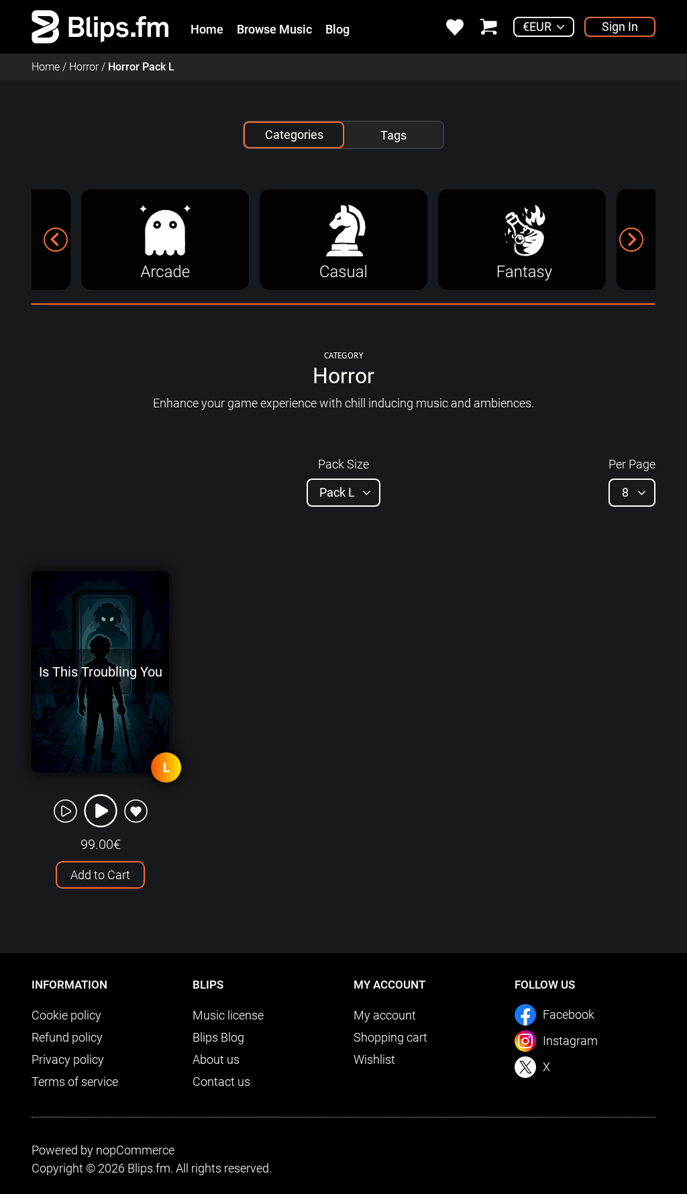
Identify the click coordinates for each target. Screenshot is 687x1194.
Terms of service (75, 1082)
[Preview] (65, 811)
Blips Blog (218, 1037)
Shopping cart (390, 1037)
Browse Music (274, 29)
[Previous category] (56, 240)
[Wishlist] (455, 26)
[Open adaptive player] (100, 811)
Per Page (632, 464)
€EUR (537, 26)
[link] (100, 26)
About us (216, 1059)
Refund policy (67, 1037)
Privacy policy (68, 1059)
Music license (228, 1015)
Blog (337, 29)
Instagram (570, 1041)
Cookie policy (66, 1015)
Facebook (568, 1014)
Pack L (337, 492)
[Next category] (631, 240)
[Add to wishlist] (136, 811)
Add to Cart (100, 875)
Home (207, 29)
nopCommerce (135, 1150)
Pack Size (343, 464)
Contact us (221, 1082)
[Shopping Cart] (488, 26)
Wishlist (374, 1059)
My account (385, 1015)
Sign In (620, 26)
